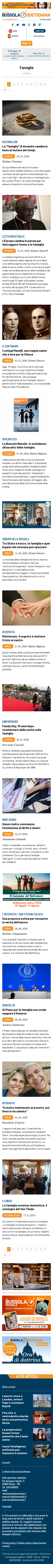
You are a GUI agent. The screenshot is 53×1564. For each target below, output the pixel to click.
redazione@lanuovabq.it (14, 1493)
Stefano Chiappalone (14, 934)
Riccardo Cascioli (13, 745)
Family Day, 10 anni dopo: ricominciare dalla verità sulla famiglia (21, 729)
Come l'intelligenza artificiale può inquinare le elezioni (14, 1450)
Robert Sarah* (39, 251)
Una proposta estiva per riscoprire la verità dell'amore (25, 920)
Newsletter (39, 36)
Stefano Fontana (12, 161)
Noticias (15, 35)
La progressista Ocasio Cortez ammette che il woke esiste (15, 1434)
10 (5, 89)
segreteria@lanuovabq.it (14, 1496)
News (15, 30)
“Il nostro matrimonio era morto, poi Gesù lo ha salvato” (25, 1109)
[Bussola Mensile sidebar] (26, 1313)
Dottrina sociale (12, 1215)
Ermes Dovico (36, 360)
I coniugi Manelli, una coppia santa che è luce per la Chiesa (24, 352)
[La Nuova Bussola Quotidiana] (26, 15)
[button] (26, 43)
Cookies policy (24, 1543)
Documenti (9, 250)
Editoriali (8, 156)
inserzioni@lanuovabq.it (14, 1499)
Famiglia (7, 360)
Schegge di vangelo (14, 52)
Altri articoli (27, 1376)
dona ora (39, 30)
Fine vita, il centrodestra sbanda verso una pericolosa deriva (15, 1417)
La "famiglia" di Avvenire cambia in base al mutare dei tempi (25, 148)
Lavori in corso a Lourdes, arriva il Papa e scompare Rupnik (13, 1401)
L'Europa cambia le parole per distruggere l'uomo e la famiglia (23, 242)
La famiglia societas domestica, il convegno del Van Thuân (24, 1207)
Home (27, 73)
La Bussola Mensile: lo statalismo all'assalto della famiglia (24, 445)
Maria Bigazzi (38, 453)
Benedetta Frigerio (13, 1122)
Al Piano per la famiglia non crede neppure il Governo (24, 1011)
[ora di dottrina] (26, 1349)
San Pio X (38, 53)
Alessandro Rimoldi (14, 839)
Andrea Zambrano (13, 1025)
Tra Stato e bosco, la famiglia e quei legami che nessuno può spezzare (26, 545)
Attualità (8, 453)
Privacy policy (9, 1543)
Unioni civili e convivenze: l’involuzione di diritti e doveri (21, 825)
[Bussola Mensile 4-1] (26, 1276)
